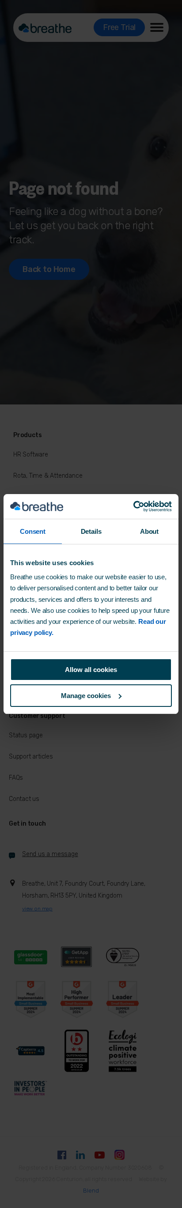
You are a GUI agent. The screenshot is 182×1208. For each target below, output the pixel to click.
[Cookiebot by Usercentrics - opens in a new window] (133, 506)
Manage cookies (86, 695)
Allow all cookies (91, 669)
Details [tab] (91, 531)
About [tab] (149, 531)
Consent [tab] (33, 531)
